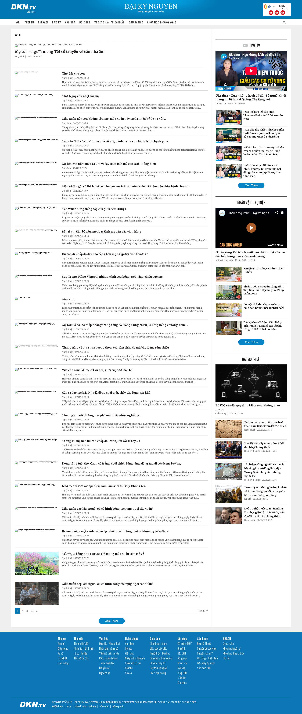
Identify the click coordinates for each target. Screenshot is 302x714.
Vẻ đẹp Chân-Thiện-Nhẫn (109, 22)
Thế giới (43, 22)
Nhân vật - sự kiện (224, 260)
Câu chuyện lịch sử (108, 658)
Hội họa (128, 648)
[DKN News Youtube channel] (271, 12)
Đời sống (84, 22)
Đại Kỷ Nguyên (122, 702)
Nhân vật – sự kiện (251, 202)
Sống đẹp (182, 658)
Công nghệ (228, 643)
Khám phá (182, 663)
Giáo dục (155, 638)
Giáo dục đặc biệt (158, 648)
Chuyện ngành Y (205, 653)
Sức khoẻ (182, 683)
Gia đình (181, 648)
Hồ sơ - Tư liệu (80, 653)
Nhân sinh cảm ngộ (108, 648)
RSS (69, 706)
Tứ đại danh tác (106, 663)
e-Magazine (136, 22)
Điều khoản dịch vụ (85, 706)
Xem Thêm (111, 620)
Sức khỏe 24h (204, 668)
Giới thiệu (57, 706)
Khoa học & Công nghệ (161, 22)
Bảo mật (104, 706)
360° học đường (158, 673)
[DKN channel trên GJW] (280, 6)
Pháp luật (62, 658)
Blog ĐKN (19, 56)
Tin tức (226, 658)
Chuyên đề (104, 668)
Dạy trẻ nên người (158, 668)
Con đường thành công (161, 658)
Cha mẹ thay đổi (158, 663)
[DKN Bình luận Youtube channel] (277, 12)
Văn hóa (70, 22)
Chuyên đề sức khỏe (207, 648)
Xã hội (60, 653)
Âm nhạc (129, 643)
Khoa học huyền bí (231, 648)
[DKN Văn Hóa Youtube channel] (283, 12)
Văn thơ (128, 668)
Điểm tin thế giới (252, 451)
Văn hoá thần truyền (109, 653)
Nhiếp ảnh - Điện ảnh (135, 658)
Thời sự (29, 22)
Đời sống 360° (185, 643)
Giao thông (63, 663)
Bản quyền (118, 706)
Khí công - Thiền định (207, 658)
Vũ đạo (128, 673)
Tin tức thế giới (81, 643)
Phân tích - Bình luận (84, 648)
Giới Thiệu (31, 11)
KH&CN (227, 638)
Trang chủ (17, 22)
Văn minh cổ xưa (133, 663)
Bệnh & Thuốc (204, 643)
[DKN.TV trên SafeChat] (265, 6)
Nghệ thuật (67, 78)
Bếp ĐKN (182, 653)
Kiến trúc (129, 653)
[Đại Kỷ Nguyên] (23, 6)
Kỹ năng (181, 668)
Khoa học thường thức (234, 653)
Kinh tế (247, 499)
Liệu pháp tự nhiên (206, 663)
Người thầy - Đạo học (160, 653)
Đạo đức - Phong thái (109, 643)
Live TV (56, 22)
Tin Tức (219, 103)
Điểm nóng (220, 413)
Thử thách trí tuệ (158, 643)
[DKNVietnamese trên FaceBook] (269, 6)
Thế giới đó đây (81, 658)
